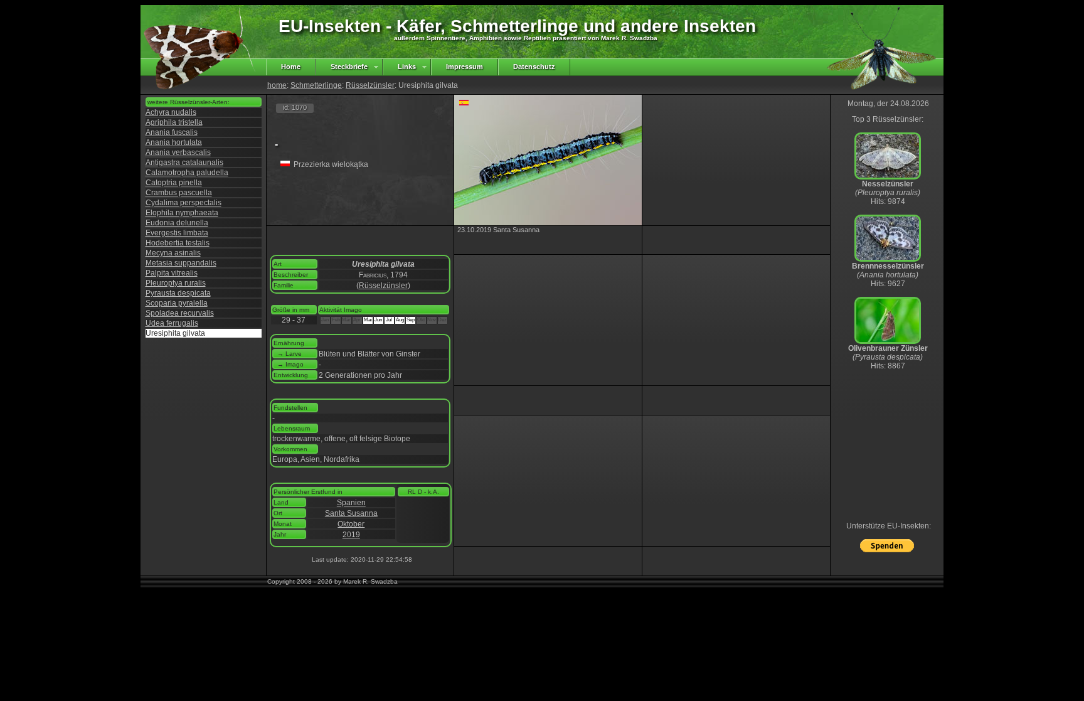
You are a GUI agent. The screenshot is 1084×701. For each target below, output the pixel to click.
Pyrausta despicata (178, 293)
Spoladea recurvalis (180, 313)
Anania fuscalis (172, 132)
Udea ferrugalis (172, 323)
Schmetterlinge (316, 85)
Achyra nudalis (171, 112)
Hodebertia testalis (178, 242)
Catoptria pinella (174, 182)
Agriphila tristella (174, 122)
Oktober (350, 524)
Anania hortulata (174, 142)
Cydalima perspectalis (183, 202)
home (277, 85)
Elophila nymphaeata (182, 212)
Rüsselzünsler (370, 85)
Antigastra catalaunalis (184, 162)
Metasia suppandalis (181, 263)
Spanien (351, 502)
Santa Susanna (351, 513)
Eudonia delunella (177, 222)
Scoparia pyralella (177, 303)
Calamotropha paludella (187, 172)
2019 (351, 534)
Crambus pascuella (179, 192)
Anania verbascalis (178, 152)
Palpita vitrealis (172, 273)
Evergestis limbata (177, 232)
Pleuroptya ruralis (176, 283)
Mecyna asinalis (173, 253)
